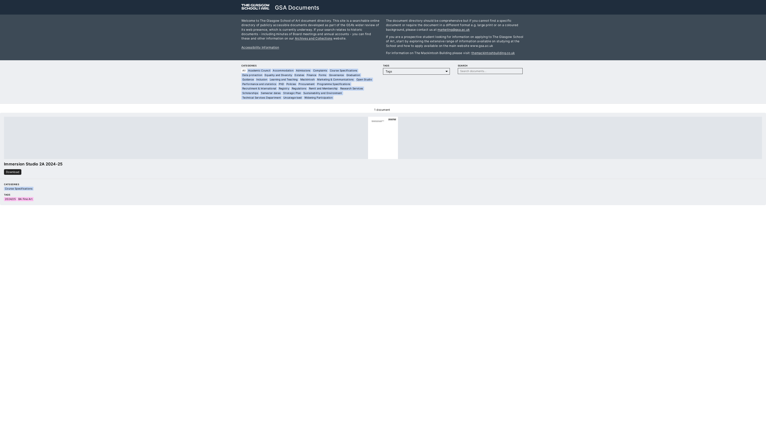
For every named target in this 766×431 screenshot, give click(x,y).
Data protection (252, 75)
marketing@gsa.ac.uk (453, 30)
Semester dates (271, 93)
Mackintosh (307, 79)
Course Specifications (343, 70)
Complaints (320, 70)
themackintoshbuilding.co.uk (493, 53)
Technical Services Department (261, 97)
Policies (291, 84)
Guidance (248, 79)
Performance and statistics (259, 84)
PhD (281, 84)
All (244, 70)
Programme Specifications (333, 84)
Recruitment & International (259, 88)
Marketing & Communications (335, 79)
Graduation (353, 75)
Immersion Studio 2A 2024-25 (33, 164)
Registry (284, 88)
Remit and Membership (323, 88)
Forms (322, 75)
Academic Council (259, 70)
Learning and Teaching (284, 79)
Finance (311, 75)
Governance (336, 75)
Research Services (351, 88)
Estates (299, 75)
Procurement (307, 84)
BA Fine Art (25, 199)
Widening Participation (318, 97)
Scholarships (250, 93)
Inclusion (261, 79)
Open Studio (364, 79)
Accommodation (283, 70)
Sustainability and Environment (322, 93)
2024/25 (10, 199)
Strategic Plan (292, 93)
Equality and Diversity (278, 75)
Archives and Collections (314, 38)
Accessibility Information (260, 47)
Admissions (303, 70)
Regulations (299, 88)
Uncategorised (292, 97)
